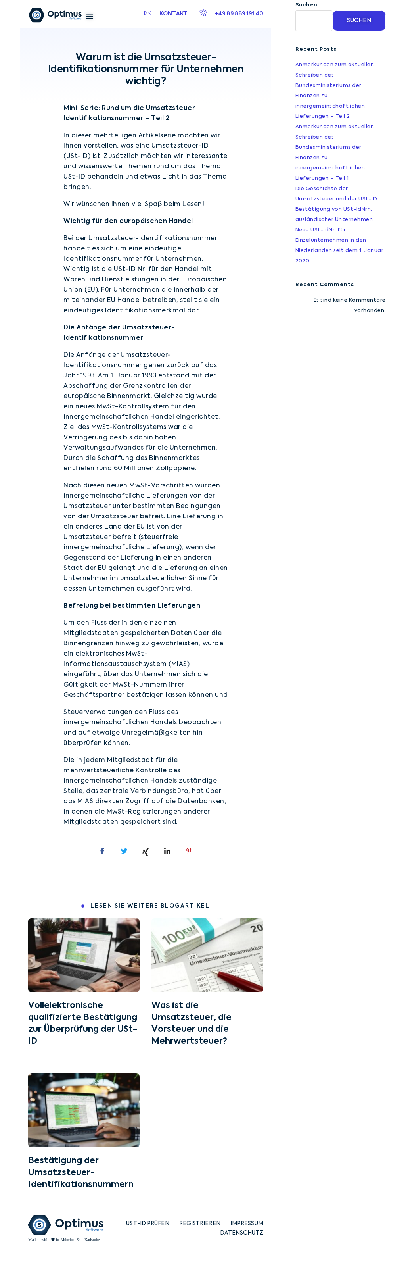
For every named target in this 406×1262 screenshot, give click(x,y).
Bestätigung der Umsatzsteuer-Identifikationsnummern (81, 1173)
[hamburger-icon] (90, 17)
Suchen (306, 5)
